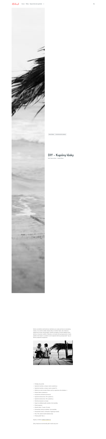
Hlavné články (51, 134)
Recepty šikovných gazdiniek (36, 3)
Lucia (55, 158)
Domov (23, 3)
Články (27, 3)
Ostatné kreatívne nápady (61, 134)
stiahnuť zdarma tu (46, 419)
